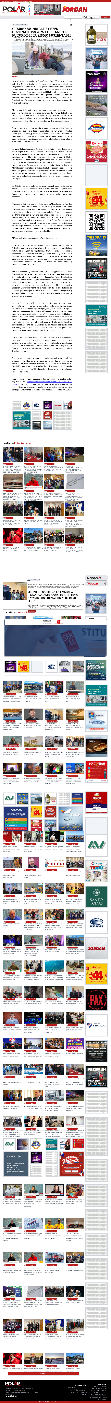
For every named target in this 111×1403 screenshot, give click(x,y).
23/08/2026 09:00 (11, 844)
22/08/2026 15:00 (11, 973)
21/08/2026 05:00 (30, 517)
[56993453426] (29, 4)
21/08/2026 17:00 (53, 1103)
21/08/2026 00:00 (10, 545)
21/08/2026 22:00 (32, 1077)
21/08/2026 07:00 (72, 490)
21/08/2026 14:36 (32, 1129)
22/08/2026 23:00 (73, 870)
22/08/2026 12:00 (11, 999)
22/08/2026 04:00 (32, 1051)
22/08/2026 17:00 (53, 948)
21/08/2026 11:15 (53, 1231)
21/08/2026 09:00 (51, 490)
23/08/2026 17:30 (32, 721)
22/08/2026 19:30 (11, 922)
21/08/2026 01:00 (73, 1332)
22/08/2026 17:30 (32, 948)
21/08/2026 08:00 (11, 1299)
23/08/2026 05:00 (11, 870)
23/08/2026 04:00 (32, 870)
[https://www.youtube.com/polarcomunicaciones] (29, 14)
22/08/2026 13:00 (53, 973)
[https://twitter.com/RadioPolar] (29, 8)
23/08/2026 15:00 (11, 748)
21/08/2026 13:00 (11, 1197)
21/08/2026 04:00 (11, 1332)
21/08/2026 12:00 (73, 1197)
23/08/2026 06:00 (73, 844)
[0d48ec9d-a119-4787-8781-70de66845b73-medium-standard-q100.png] (14, 13)
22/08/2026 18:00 (11, 948)
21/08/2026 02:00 (72, 517)
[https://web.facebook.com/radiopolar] (29, 6)
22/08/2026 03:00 (53, 1051)
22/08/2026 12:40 (73, 973)
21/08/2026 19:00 (51, 463)
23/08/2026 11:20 (32, 776)
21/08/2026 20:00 (30, 463)
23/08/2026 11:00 (53, 776)
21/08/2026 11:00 (10, 490)
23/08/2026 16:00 (73, 721)
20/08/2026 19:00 (72, 545)
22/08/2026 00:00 (73, 1051)
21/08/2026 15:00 (11, 1129)
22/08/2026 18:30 (73, 922)
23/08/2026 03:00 (53, 870)
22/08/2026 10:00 (73, 999)
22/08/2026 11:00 (53, 999)
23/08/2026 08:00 (32, 844)
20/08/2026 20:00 (51, 545)
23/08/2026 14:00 (53, 748)
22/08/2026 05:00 (11, 1051)
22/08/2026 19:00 (53, 922)
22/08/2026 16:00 (73, 948)
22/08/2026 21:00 (32, 896)
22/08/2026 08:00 (32, 1025)
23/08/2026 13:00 (73, 748)
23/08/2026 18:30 (73, 694)
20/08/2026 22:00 (53, 1366)
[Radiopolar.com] (2, 17)
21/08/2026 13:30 (73, 1129)
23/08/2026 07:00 (53, 844)
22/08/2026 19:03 (32, 922)
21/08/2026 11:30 (32, 1231)
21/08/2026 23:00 (11, 1077)
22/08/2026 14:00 (32, 973)
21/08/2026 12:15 (53, 1197)
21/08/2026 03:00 (51, 517)
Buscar (105, 17)
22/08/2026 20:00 (73, 896)
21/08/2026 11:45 (11, 1231)
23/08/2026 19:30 (32, 694)
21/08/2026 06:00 (10, 517)
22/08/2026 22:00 (11, 896)
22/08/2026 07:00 (53, 1025)
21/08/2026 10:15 (30, 490)
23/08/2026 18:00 (11, 721)
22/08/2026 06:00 (73, 1025)
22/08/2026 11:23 (32, 999)
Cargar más (43, 1373)
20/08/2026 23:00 (32, 1366)
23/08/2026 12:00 (11, 776)
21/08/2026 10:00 (53, 1265)
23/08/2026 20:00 (11, 694)
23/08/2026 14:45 (32, 748)
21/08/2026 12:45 (32, 1197)
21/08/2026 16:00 (72, 463)
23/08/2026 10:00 (73, 776)
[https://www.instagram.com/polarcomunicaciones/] (29, 11)
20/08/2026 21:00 (30, 545)
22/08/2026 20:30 (53, 896)
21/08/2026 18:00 (32, 1103)
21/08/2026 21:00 (10, 463)
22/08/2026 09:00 (11, 1025)
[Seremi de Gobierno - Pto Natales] (15, 599)
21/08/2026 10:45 (11, 1265)
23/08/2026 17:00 (35, 579)
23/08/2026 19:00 (53, 694)
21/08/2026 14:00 (53, 1129)
